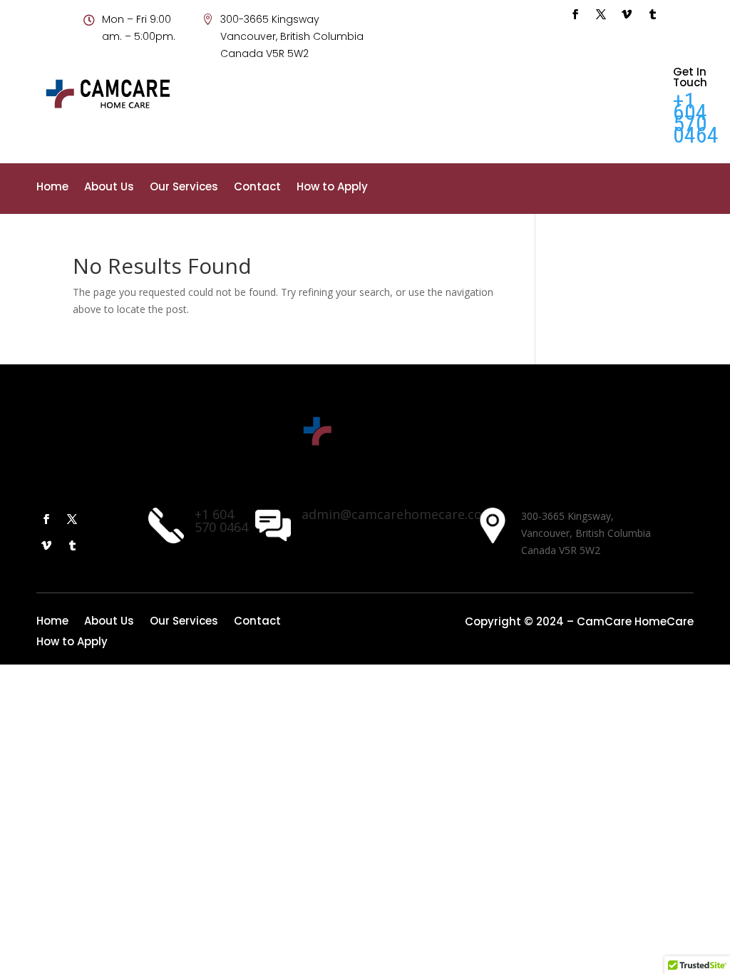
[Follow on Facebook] (575, 14)
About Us (109, 188)
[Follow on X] (601, 14)
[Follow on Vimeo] (627, 14)
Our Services (184, 188)
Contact (257, 188)
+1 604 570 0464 (696, 117)
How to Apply (332, 188)
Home (52, 188)
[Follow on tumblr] (652, 14)
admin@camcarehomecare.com (398, 514)
